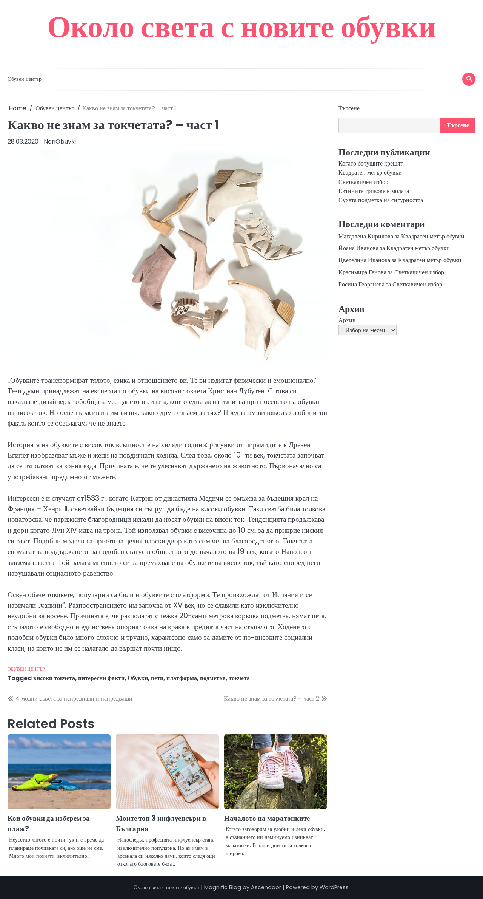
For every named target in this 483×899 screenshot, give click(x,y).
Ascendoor (266, 887)
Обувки (138, 678)
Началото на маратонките (267, 818)
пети (157, 678)
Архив (346, 320)
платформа (181, 678)
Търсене (349, 108)
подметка (213, 678)
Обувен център (25, 79)
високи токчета (54, 678)
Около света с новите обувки (241, 26)
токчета (239, 678)
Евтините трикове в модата (373, 191)
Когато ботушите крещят (370, 163)
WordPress (334, 887)
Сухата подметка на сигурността (380, 200)
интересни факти (101, 678)
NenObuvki (60, 141)
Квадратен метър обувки (370, 173)
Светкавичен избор (363, 182)
